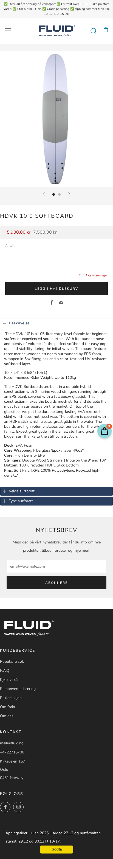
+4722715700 (12, 752)
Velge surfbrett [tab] (22, 491)
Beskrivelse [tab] (19, 323)
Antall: (10, 245)
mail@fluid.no (12, 743)
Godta (57, 849)
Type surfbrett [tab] (21, 501)
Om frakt (7, 706)
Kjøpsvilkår (9, 679)
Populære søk (12, 661)
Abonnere (56, 583)
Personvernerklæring (18, 688)
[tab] (53, 194)
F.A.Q (4, 670)
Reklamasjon (11, 697)
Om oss (6, 716)
